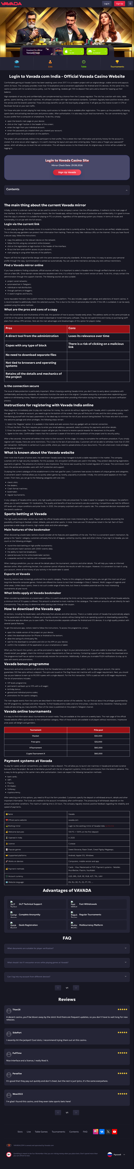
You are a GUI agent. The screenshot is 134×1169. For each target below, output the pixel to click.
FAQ (85, 1131)
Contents (74, 1131)
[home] (11, 3)
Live (29, 1131)
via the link (109, 826)
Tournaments (58, 1131)
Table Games (41, 1131)
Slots (20, 1131)
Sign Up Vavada (67, 172)
